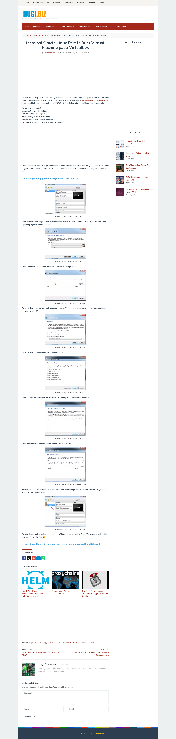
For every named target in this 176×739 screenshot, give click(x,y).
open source (83, 642)
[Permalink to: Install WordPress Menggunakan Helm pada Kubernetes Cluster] (35, 580)
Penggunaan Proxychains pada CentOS (63, 592)
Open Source (35, 642)
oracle (91, 642)
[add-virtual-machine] (65, 199)
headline (69, 642)
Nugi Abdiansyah (48, 664)
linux (75, 642)
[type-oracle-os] (65, 243)
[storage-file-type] (65, 418)
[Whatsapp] (43, 558)
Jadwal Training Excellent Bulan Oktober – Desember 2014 (92, 652)
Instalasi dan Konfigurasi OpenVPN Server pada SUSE (41, 652)
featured (61, 642)
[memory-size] (65, 285)
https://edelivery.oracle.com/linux (95, 100)
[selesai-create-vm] (65, 511)
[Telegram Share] (38, 558)
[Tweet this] (29, 558)
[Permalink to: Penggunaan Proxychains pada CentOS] (65, 580)
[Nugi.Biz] (39, 15)
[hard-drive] (65, 329)
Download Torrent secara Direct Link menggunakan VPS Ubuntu (95, 593)
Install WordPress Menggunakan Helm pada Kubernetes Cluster (33, 593)
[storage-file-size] (65, 464)
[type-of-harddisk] (65, 373)
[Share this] (24, 558)
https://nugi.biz (66, 664)
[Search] (150, 26)
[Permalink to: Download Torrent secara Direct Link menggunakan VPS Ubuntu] (95, 580)
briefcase (53, 642)
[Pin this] (34, 558)
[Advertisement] (65, 77)
